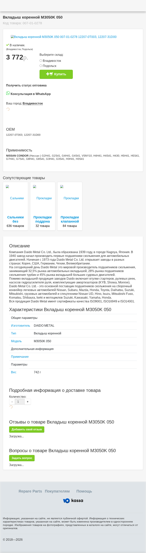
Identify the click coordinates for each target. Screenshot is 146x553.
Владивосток (51, 60)
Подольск (49, 65)
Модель (16, 341)
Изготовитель (20, 325)
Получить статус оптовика (26, 85)
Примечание (20, 356)
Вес (13, 372)
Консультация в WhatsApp (30, 94)
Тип (13, 333)
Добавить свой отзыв (27, 429)
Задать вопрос (22, 458)
